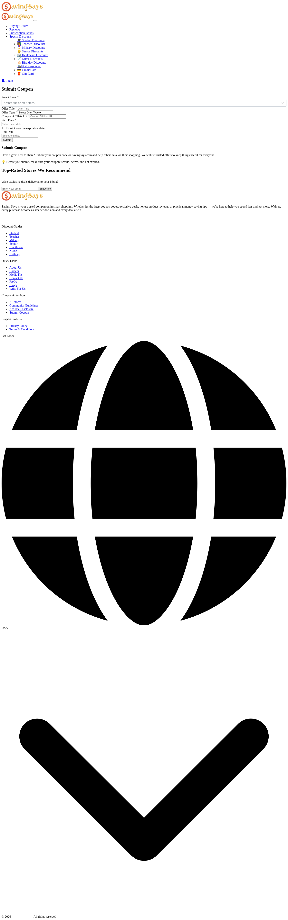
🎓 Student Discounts (30, 40)
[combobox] (4, 103)
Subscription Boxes (21, 33)
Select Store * (10, 97)
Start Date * (9, 120)
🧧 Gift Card (25, 73)
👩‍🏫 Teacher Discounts (31, 44)
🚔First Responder (29, 66)
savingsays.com (21, 916)
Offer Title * (9, 108)
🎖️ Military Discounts (31, 47)
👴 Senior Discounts (30, 51)
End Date (7, 131)
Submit (7, 139)
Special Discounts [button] (20, 36)
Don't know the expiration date (25, 128)
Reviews (14, 29)
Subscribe (45, 188)
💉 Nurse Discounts (30, 58)
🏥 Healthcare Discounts (32, 55)
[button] (144, 628)
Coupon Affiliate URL (16, 116)
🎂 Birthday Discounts (31, 62)
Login (9, 80)
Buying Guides (18, 26)
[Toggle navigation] (34, 20)
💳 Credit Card (26, 70)
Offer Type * (10, 112)
